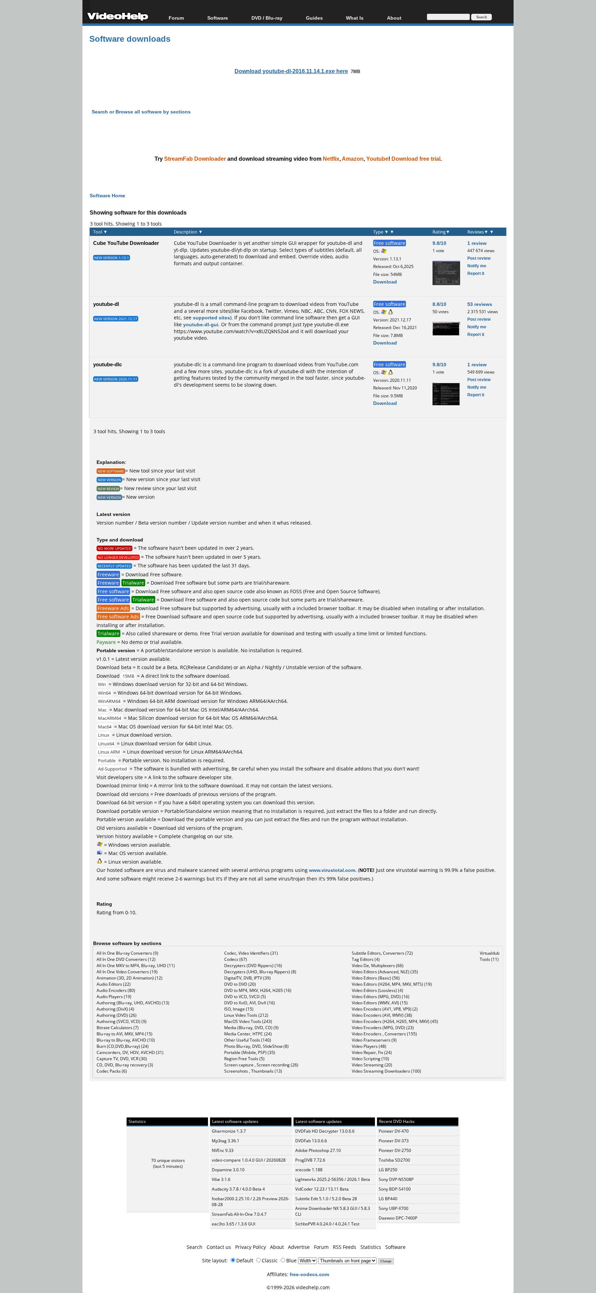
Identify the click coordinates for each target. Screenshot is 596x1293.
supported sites (211, 317)
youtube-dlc (107, 364)
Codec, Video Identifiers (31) (251, 953)
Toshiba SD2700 (394, 1160)
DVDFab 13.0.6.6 (311, 1141)
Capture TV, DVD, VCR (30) (122, 1059)
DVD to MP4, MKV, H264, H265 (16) (257, 990)
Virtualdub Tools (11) (489, 956)
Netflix (331, 158)
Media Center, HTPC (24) (248, 1034)
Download (385, 281)
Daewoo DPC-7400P (398, 1218)
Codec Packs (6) (112, 1071)
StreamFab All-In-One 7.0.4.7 (239, 1214)
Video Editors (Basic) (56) (376, 978)
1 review (477, 243)
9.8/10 (439, 243)
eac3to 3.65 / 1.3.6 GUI (233, 1224)
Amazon (353, 158)
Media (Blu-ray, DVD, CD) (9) (251, 1028)
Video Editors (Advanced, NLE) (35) (385, 972)
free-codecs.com (309, 1274)
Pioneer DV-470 (394, 1131)
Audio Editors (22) (114, 984)
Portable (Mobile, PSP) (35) (249, 1052)
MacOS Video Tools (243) (248, 1021)
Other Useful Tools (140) (247, 1040)
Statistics (370, 1247)
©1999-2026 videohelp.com (298, 1287)
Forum (176, 17)
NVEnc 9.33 (223, 1150)
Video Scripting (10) (370, 1059)
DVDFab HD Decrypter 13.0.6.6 (325, 1131)
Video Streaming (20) (372, 1065)
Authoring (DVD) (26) (117, 1015)
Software (217, 17)
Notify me (476, 266)
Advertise (299, 1247)
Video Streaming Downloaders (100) (386, 1071)
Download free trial (415, 158)
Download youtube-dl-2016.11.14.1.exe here (291, 71)
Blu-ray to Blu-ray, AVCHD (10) (126, 1040)
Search (194, 1247)
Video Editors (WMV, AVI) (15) (380, 1003)
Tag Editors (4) (366, 959)
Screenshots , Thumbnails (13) (253, 1071)
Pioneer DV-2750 (395, 1150)
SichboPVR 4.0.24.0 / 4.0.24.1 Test (327, 1224)
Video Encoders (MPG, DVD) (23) (383, 1028)
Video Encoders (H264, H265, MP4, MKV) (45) (395, 1021)
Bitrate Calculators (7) (118, 1028)
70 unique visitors (168, 1160)
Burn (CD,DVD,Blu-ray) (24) (123, 1046)
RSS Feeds (344, 1247)
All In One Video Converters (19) (127, 972)
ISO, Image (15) (239, 1009)
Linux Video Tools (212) (246, 1015)
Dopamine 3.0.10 (228, 1170)
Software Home (107, 195)
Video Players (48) (369, 1046)
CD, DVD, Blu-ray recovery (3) (125, 1065)
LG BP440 (388, 1199)
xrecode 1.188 (308, 1170)
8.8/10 (439, 304)
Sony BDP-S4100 (395, 1189)
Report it (475, 273)
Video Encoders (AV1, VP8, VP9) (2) (385, 1009)
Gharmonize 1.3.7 (229, 1131)
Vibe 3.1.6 (221, 1179)
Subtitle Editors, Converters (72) (382, 953)
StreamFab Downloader (195, 158)
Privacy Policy (250, 1247)
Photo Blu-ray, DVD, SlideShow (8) (256, 1046)
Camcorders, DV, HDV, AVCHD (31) (130, 1052)
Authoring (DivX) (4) (115, 1009)
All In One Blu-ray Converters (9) (127, 953)
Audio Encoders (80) (116, 990)
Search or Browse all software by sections (141, 111)
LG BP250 (388, 1170)
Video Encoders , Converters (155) (384, 1034)
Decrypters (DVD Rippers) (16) (253, 965)
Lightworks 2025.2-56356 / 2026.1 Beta (332, 1179)
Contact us (219, 1247)
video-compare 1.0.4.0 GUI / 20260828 (249, 1160)
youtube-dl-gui (200, 324)
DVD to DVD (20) (240, 984)
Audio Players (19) (114, 996)
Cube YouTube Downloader (126, 242)
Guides (314, 17)
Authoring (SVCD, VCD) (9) (122, 1021)
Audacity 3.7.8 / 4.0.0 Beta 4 (238, 1189)
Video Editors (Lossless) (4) (377, 990)
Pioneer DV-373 (394, 1141)
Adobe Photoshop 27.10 (318, 1150)
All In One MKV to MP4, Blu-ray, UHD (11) (136, 965)
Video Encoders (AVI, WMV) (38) (382, 1015)
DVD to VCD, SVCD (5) (245, 996)
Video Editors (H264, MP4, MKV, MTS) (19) (392, 984)
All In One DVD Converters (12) (126, 959)
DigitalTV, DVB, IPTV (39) (247, 978)
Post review (478, 258)
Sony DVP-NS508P (396, 1179)
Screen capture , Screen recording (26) (261, 1065)
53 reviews (479, 304)
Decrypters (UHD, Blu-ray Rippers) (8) (260, 972)
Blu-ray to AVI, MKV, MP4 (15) (124, 1034)
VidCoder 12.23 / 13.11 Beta (322, 1189)
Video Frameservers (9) (374, 1040)
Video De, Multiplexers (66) (378, 965)
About (277, 1247)
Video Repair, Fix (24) (372, 1052)
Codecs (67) (235, 959)
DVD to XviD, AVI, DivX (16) (249, 1003)
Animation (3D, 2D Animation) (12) (129, 978)
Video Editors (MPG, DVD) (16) (380, 996)
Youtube (377, 158)
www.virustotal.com (332, 870)
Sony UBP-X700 (393, 1208)
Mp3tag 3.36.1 (225, 1141)
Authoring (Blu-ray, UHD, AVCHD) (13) (133, 1003)
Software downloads (129, 38)
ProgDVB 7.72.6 (310, 1160)
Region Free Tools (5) (244, 1059)
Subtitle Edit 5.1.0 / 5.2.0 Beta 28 (326, 1199)
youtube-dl (106, 303)
